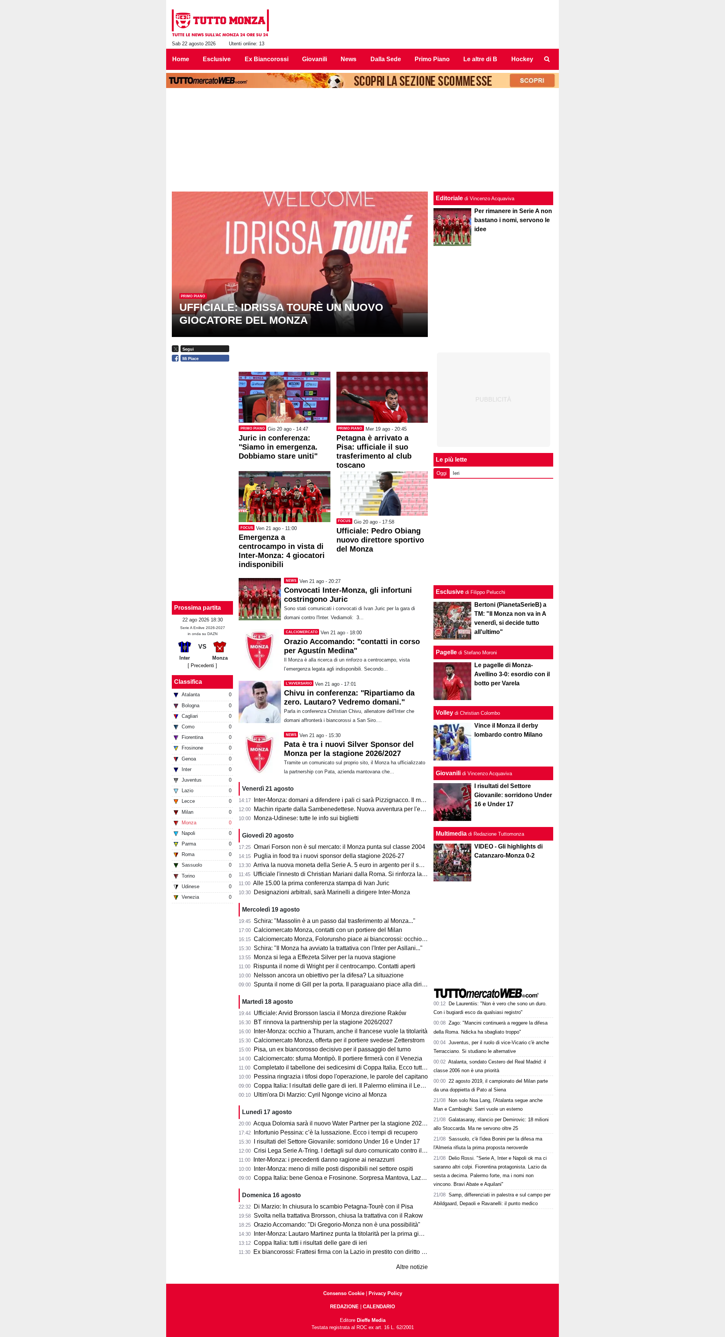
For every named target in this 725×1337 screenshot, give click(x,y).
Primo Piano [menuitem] (432, 59)
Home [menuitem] (180, 59)
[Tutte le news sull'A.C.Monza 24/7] (220, 23)
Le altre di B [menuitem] (480, 59)
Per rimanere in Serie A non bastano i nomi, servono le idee (513, 220)
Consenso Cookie (343, 1293)
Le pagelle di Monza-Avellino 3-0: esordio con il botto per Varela (512, 674)
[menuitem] (547, 59)
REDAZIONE (344, 1306)
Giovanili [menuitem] (314, 59)
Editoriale (449, 198)
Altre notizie (412, 1267)
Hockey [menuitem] (522, 59)
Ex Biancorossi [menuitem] (266, 59)
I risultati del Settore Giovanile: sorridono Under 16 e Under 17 (513, 795)
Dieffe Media (371, 1320)
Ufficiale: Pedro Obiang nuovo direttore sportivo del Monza (380, 540)
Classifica (188, 682)
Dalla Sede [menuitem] (385, 59)
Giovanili (448, 773)
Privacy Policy (385, 1293)
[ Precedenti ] (202, 665)
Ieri (456, 473)
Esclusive (450, 592)
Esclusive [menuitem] (217, 59)
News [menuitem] (348, 59)
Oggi (442, 473)
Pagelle (446, 652)
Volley (444, 712)
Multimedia (451, 833)
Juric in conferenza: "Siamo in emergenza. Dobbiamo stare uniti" (278, 447)
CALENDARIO (379, 1306)
